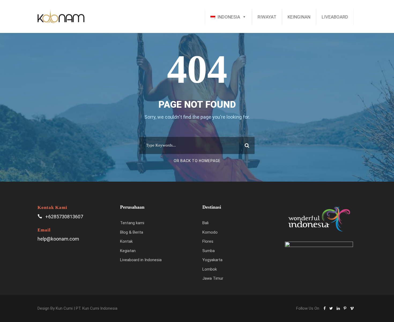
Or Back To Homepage (197, 161)
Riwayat (267, 17)
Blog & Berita (131, 232)
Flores (207, 241)
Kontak (126, 241)
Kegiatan (128, 250)
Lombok (209, 269)
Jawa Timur (212, 278)
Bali (205, 222)
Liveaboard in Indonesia (141, 259)
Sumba (208, 250)
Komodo (210, 232)
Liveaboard (335, 17)
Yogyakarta (212, 259)
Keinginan (299, 17)
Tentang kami (132, 222)
